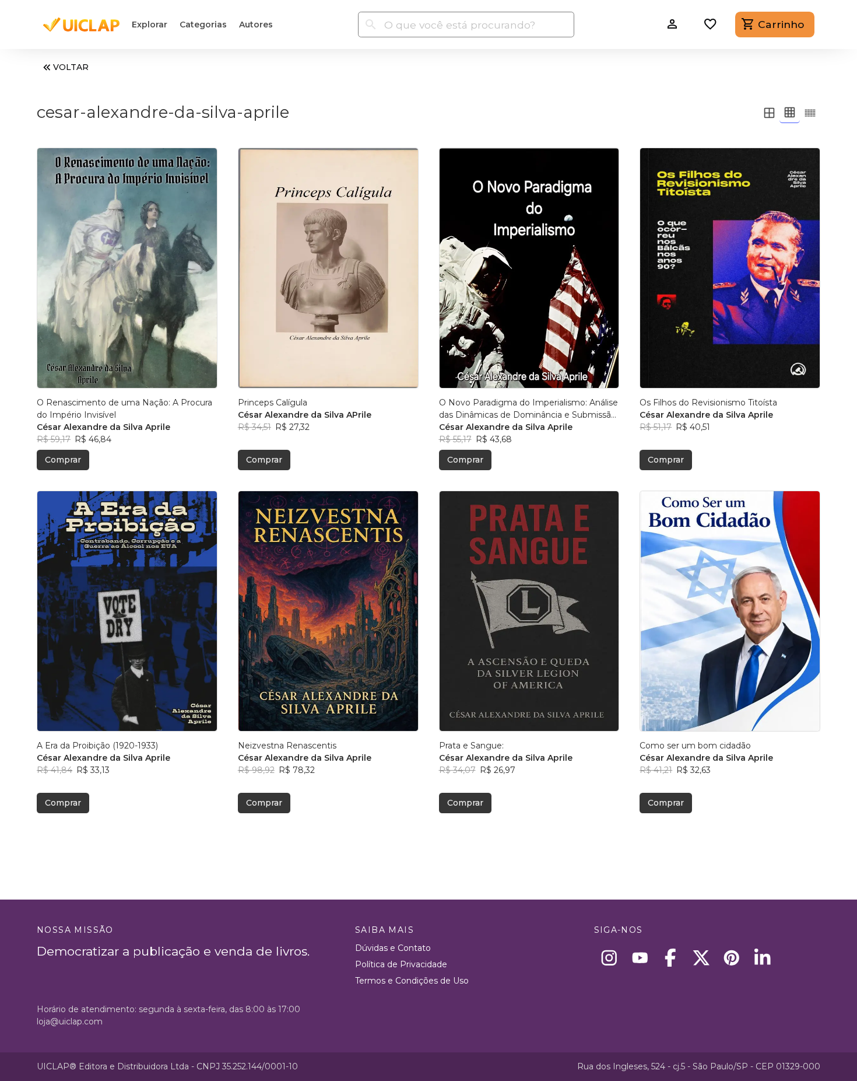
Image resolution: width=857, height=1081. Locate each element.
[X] (701, 957)
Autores (256, 24)
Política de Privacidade (401, 964)
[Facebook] (670, 957)
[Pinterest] (731, 957)
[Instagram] (609, 957)
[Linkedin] (762, 957)
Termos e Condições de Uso (412, 980)
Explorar (149, 24)
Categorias (203, 24)
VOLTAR (71, 67)
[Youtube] (639, 957)
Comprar (63, 459)
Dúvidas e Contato (393, 948)
